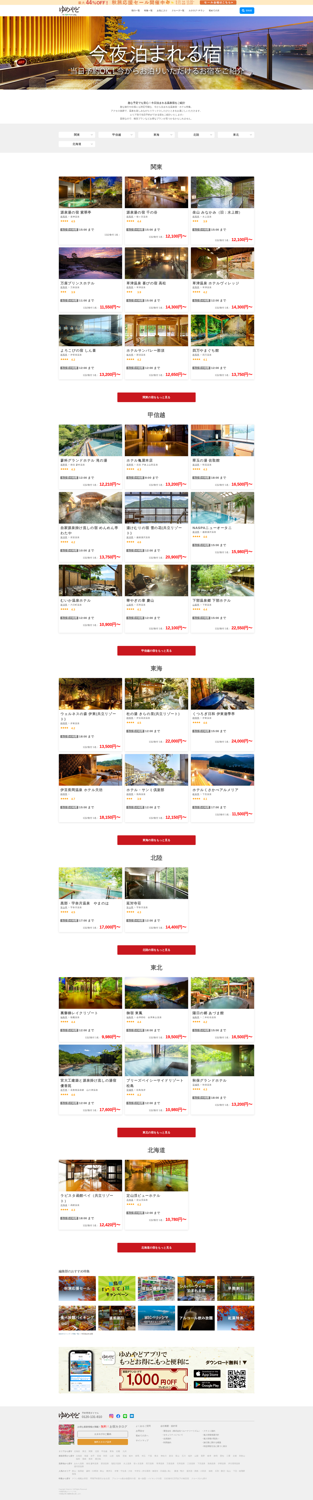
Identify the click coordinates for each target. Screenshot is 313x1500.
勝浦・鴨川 (179, 1471)
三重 (228, 1456)
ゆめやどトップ (64, 1334)
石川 (184, 1456)
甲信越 (116, 134)
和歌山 (242, 1456)
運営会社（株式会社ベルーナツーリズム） (182, 1431)
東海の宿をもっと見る (156, 840)
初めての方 (214, 10)
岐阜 (209, 1456)
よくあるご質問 (143, 1426)
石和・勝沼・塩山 (223, 1471)
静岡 (216, 1456)
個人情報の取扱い (211, 1438)
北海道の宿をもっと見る (156, 1247)
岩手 (93, 1456)
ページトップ (300, 1489)
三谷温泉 (191, 1463)
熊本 (91, 1459)
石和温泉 (181, 1463)
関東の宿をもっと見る (156, 397)
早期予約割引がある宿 (100, 1478)
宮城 (99, 1456)
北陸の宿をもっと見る (156, 949)
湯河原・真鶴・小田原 (196, 1471)
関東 (77, 134)
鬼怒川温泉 (116, 1463)
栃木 (131, 1456)
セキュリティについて (173, 1435)
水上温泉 (127, 1463)
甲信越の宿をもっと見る (156, 650)
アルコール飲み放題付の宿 (124, 1478)
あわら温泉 (79, 1463)
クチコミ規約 (209, 1431)
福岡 (78, 1459)
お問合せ (140, 1431)
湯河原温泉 (79, 1466)
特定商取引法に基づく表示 (215, 1446)
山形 (112, 1456)
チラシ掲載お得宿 (80, 1478)
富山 (177, 1456)
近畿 (118, 1451)
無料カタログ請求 (102, 1442)
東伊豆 (109, 1471)
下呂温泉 (201, 1463)
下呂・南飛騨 (239, 1471)
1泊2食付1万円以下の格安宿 (176, 1478)
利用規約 (167, 1442)
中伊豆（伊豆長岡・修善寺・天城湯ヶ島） (153, 1471)
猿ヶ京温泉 (138, 1463)
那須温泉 (105, 1463)
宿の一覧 (135, 10)
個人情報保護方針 (211, 1435)
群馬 (137, 1456)
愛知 (222, 1456)
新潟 (171, 1456)
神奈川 (164, 1456)
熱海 (74, 1474)
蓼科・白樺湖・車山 (95, 1471)
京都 (235, 1456)
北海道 (77, 144)
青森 (86, 1456)
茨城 (125, 1456)
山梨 (196, 1456)
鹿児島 (98, 1459)
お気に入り (162, 10)
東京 (156, 1456)
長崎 (84, 1459)
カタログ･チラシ (197, 10)
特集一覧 (148, 10)
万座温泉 (170, 1463)
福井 (190, 1456)
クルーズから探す (199, 1478)
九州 (125, 1451)
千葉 (150, 1456)
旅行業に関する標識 (212, 1442)
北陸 (196, 134)
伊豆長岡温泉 (234, 1463)
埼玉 (144, 1456)
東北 (236, 134)
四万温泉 (150, 1463)
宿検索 (249, 10)
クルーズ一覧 (178, 10)
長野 (203, 1456)
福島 (118, 1456)
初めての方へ (142, 1435)
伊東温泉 (222, 1463)
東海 (156, 134)
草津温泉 (160, 1463)
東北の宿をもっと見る (156, 1132)
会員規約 (167, 1438)
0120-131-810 (92, 1417)
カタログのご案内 (102, 1434)
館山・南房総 (78, 1471)
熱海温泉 (212, 1463)
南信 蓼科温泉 (92, 1463)
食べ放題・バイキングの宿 (150, 1478)
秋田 (105, 1456)
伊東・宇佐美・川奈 (123, 1471)
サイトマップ (142, 1440)
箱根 (211, 1471)
